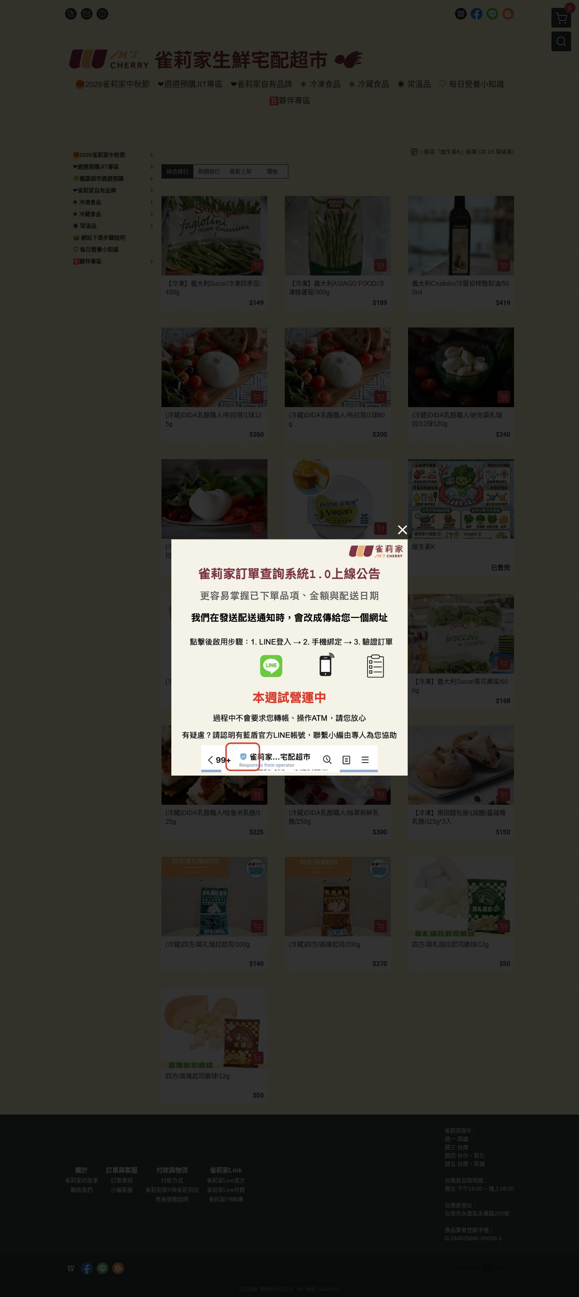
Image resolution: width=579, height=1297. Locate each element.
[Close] (402, 529)
